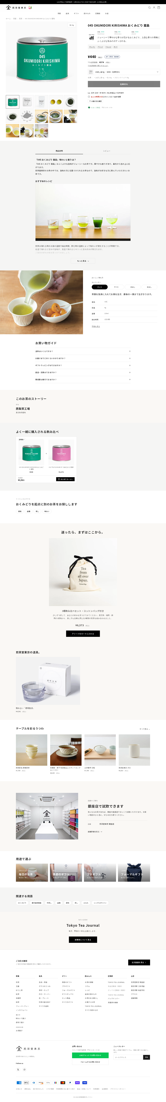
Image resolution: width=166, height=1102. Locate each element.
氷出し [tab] (149, 287)
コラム (87, 986)
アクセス (134, 994)
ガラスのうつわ (44, 986)
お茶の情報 (89, 982)
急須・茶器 (43, 982)
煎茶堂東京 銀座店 (138, 982)
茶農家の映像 (113, 1002)
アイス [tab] (116, 287)
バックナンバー (113, 998)
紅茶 (17, 994)
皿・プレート (44, 998)
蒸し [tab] (37, 511)
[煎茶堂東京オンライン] (16, 7)
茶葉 (59, 13)
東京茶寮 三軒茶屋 (138, 986)
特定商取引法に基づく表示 (65, 1089)
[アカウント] (154, 7)
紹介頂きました (38, 1089)
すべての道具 (44, 1006)
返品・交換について (84, 1089)
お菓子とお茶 (90, 1002)
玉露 (17, 986)
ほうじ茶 (19, 990)
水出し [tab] (132, 287)
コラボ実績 (50, 1089)
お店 (106, 13)
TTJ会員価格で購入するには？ (98, 65)
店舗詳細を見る (95, 831)
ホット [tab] (99, 287)
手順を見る (96, 326)
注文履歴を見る (138, 962)
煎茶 (20, 19)
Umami (108, 46)
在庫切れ (124, 84)
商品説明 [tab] (59, 151)
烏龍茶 (18, 998)
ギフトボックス (68, 994)
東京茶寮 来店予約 (138, 990)
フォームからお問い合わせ (90, 1062)
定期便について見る (83, 939)
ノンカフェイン (21, 1010)
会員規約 (105, 1089)
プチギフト (66, 986)
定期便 (97, 13)
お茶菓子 (19, 1030)
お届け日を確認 (96, 101)
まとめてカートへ (67, 479)
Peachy (92, 46)
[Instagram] (24, 1069)
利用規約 (96, 1089)
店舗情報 (134, 998)
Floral (100, 46)
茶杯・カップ (44, 990)
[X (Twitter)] (18, 1069)
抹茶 (17, 1002)
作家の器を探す (44, 1002)
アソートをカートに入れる (83, 633)
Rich (115, 46)
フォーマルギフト (68, 990)
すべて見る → (145, 729)
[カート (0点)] (158, 7)
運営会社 (27, 1089)
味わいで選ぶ (21, 1018)
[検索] (149, 7)
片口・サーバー (44, 994)
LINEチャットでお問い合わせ (90, 1055)
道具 (67, 13)
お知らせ (19, 1089)
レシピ (87, 990)
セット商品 (66, 998)
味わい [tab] (46, 511)
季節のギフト (67, 982)
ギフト (76, 13)
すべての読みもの (91, 1010)
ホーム (8, 19)
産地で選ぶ (20, 1022)
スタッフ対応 (95, 107)
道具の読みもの (90, 994)
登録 (146, 1057)
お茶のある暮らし (91, 998)
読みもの (87, 13)
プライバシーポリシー (118, 1089)
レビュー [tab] (106, 151)
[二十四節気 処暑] (30, 7)
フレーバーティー (22, 1006)
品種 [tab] (28, 511)
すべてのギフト (67, 1002)
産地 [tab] (19, 511)
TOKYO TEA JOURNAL (93, 1006)
